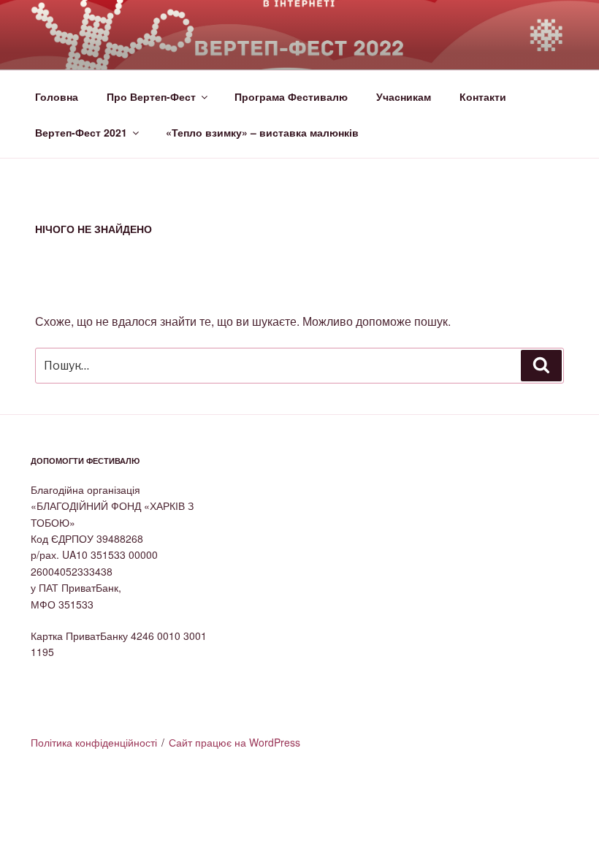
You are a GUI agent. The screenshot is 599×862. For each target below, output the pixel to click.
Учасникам (403, 96)
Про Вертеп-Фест (151, 96)
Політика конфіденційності (94, 742)
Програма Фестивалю (291, 96)
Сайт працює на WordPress (234, 742)
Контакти (482, 96)
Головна (56, 96)
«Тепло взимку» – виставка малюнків (262, 132)
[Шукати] (541, 365)
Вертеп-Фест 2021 (81, 132)
